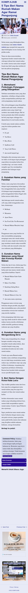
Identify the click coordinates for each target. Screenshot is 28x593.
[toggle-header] (25, 2)
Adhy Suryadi (14, 35)
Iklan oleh (8, 554)
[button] (14, 460)
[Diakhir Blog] (14, 541)
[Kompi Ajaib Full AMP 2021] (14, 571)
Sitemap (16, 587)
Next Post (6, 527)
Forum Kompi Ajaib (7, 456)
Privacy (11, 587)
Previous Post (21, 527)
